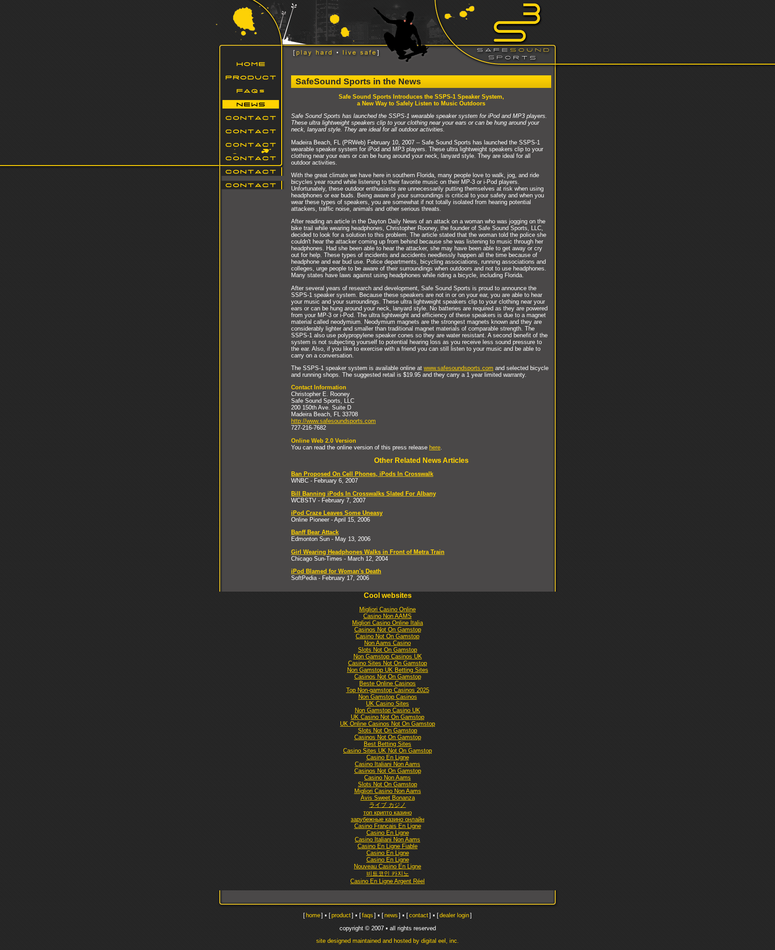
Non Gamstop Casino (252, 158)
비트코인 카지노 (387, 873)
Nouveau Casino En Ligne (387, 866)
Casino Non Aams (387, 777)
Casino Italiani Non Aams (387, 764)
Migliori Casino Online (387, 609)
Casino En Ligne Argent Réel (387, 881)
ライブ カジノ (387, 805)
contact (418, 915)
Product (252, 77)
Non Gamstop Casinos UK (387, 656)
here (434, 447)
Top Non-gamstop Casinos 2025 (387, 690)
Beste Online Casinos (387, 683)
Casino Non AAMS (387, 616)
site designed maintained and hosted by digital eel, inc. (387, 940)
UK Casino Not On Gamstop (387, 717)
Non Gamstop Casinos (252, 144)
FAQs (252, 91)
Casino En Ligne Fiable (387, 846)
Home (252, 64)
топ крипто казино (387, 812)
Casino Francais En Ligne (387, 826)
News (252, 104)
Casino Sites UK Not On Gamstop (387, 750)
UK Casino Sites (387, 703)
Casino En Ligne (387, 757)
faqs (367, 915)
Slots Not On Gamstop (387, 649)
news (391, 915)
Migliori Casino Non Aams (387, 791)
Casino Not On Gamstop (387, 636)
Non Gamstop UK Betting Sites (387, 670)
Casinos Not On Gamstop (387, 629)
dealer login (454, 915)
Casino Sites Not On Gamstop (387, 663)
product (341, 915)
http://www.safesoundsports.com (333, 421)
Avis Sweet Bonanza (388, 797)
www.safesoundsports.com (458, 368)
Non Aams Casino (387, 643)
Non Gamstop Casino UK (387, 710)
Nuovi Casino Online (252, 131)
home (313, 915)
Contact (252, 117)
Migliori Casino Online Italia (387, 622)
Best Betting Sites (387, 744)
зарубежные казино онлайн (387, 819)
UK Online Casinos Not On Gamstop (387, 723)
